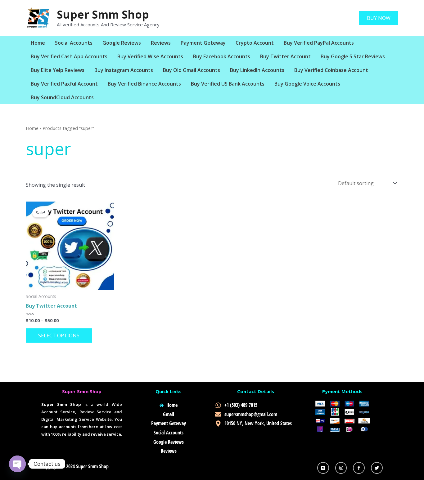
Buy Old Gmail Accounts (191, 70)
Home (38, 42)
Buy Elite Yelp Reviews (57, 70)
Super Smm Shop (103, 14)
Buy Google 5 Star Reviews (353, 56)
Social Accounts (73, 42)
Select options (58, 335)
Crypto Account (255, 42)
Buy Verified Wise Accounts (150, 56)
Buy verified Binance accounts (144, 83)
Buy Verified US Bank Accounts (227, 83)
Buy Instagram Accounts (123, 70)
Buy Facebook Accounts (221, 56)
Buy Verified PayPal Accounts (319, 42)
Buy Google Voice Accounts (307, 83)
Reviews (161, 42)
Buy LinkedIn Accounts (257, 70)
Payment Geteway (203, 42)
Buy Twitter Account (285, 56)
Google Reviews (121, 42)
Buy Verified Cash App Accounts (69, 56)
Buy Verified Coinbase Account (331, 70)
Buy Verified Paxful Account (64, 83)
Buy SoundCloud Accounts (62, 97)
